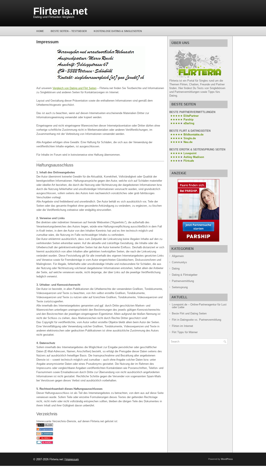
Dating (176, 268)
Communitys (179, 262)
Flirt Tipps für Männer (185, 332)
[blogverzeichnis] (44, 425)
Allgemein (178, 256)
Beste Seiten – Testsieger (69, 31)
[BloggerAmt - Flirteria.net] (44, 434)
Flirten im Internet (182, 326)
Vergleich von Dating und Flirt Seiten (74, 88)
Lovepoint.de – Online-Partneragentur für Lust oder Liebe (199, 306)
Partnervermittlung (183, 281)
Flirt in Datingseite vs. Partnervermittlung (196, 319)
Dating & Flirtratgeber (184, 274)
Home (40, 31)
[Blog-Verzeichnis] (44, 443)
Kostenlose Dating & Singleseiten (118, 31)
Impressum (72, 459)
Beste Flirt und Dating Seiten (189, 313)
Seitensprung (180, 287)
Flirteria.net (60, 11)
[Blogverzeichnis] (44, 438)
